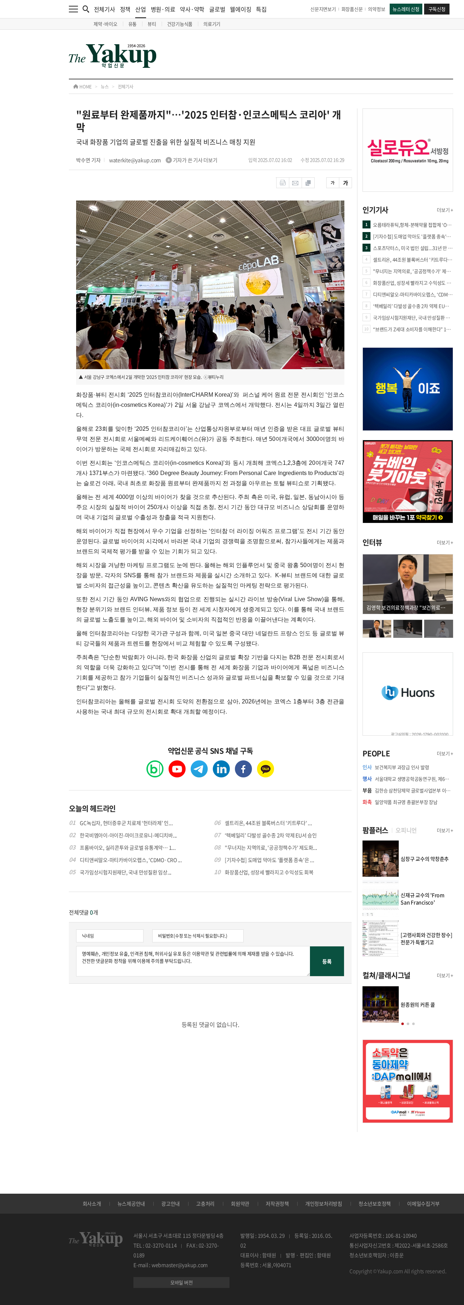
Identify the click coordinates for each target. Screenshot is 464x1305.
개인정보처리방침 (323, 1203)
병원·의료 (163, 9)
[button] (402, 1024)
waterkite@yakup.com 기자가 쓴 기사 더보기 (163, 160)
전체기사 (104, 9)
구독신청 (437, 8)
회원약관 (240, 1203)
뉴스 (105, 86)
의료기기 (211, 23)
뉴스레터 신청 (406, 8)
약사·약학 (192, 9)
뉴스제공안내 (131, 1203)
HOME (85, 86)
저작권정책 (277, 1203)
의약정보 (376, 8)
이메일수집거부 (423, 1203)
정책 (125, 9)
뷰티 (152, 23)
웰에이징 (240, 9)
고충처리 (205, 1203)
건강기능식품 (180, 23)
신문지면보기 (323, 8)
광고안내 (170, 1203)
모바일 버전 (181, 1282)
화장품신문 (352, 8)
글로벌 (217, 9)
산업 (140, 9)
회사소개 (92, 1203)
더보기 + (445, 209)
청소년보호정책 (375, 1203)
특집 (261, 9)
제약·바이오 (105, 23)
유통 (132, 23)
